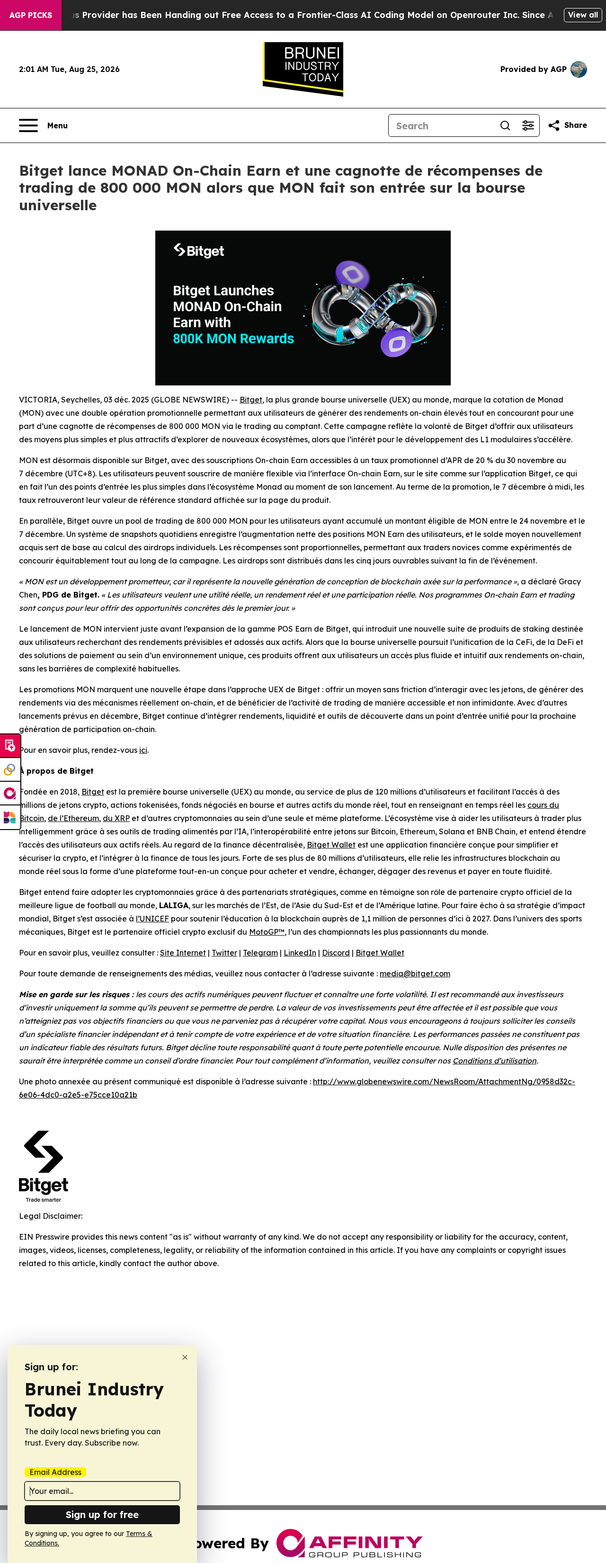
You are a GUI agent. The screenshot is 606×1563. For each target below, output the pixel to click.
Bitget (251, 399)
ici (143, 750)
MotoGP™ (267, 932)
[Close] (184, 1357)
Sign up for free (102, 1514)
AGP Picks (30, 15)
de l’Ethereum (73, 818)
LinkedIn (300, 952)
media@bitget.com (415, 973)
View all (583, 14)
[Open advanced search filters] (528, 125)
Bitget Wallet (331, 844)
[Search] (505, 125)
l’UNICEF (152, 918)
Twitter (224, 952)
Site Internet (183, 952)
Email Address (55, 1472)
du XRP (116, 818)
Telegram (260, 952)
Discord (336, 952)
